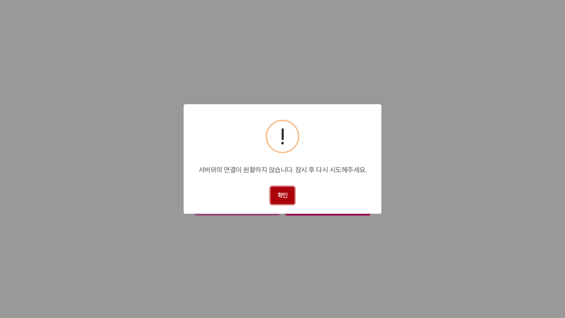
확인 (283, 195)
